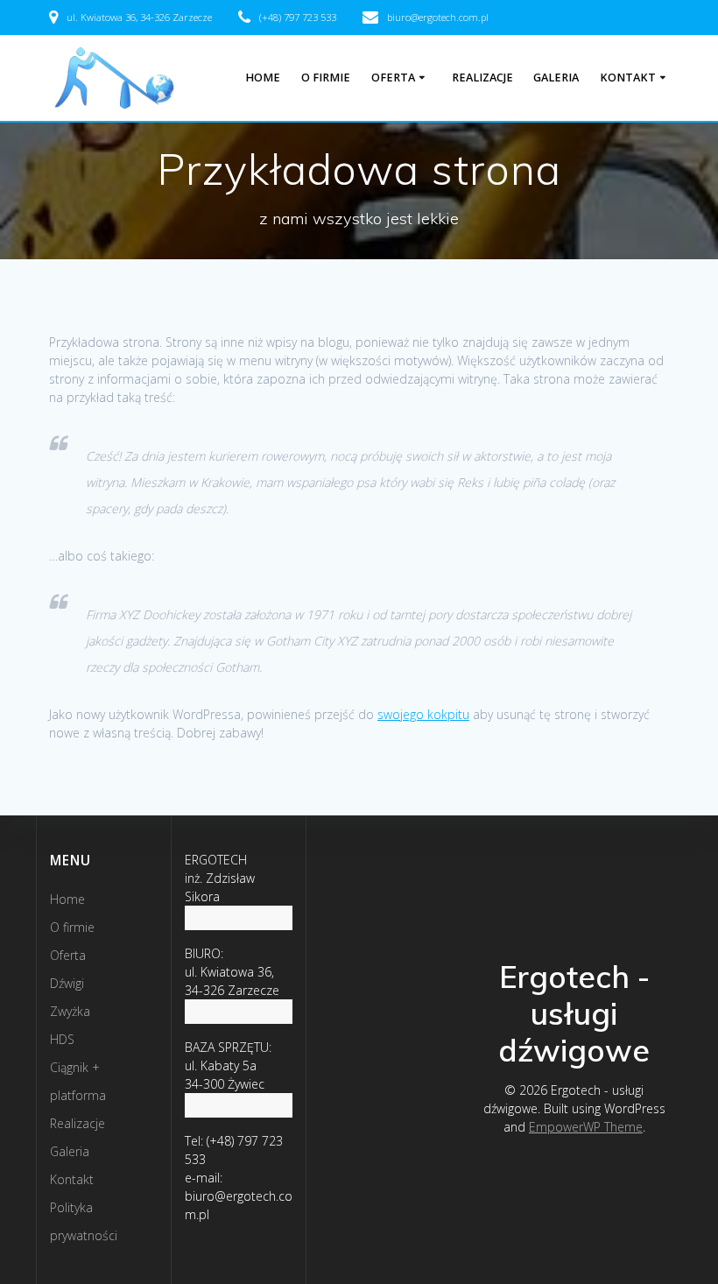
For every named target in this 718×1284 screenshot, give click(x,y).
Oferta (393, 77)
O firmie (325, 77)
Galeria (556, 77)
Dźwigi (67, 983)
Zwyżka (70, 1011)
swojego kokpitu (423, 714)
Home (262, 77)
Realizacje (482, 77)
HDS (62, 1039)
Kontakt (628, 77)
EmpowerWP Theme (586, 1126)
